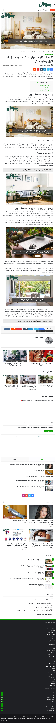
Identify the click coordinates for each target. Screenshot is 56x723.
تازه (42, 459)
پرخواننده (15, 459)
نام (52, 417)
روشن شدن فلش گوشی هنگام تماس (36, 584)
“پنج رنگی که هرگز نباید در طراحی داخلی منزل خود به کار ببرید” (30, 486)
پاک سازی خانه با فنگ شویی (45, 85)
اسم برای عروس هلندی (39, 470)
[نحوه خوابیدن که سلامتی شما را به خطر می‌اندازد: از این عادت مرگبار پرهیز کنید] (41, 535)
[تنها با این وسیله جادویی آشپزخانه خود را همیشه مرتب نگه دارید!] (10, 379)
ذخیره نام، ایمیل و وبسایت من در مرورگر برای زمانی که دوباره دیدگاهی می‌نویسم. (35, 427)
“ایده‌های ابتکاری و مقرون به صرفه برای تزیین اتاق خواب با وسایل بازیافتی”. (28, 386)
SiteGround (19, 716)
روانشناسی (53, 639)
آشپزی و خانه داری (51, 628)
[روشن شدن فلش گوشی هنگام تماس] (49, 586)
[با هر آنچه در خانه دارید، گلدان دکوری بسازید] (45, 379)
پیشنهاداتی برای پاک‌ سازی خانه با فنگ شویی (41, 91)
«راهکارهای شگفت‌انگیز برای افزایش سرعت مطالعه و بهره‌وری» (36, 10)
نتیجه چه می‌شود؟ (47, 89)
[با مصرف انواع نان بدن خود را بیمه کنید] (49, 561)
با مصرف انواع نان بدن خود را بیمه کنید (35, 560)
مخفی (37, 82)
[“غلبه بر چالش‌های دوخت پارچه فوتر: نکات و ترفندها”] (49, 567)
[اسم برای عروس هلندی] (49, 472)
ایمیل (51, 422)
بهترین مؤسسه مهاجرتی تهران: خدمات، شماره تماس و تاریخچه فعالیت (17, 546)
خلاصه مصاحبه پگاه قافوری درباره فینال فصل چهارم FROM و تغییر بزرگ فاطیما (27, 464)
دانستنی (53, 636)
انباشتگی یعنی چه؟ (47, 87)
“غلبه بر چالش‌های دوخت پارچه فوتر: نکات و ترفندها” (32, 566)
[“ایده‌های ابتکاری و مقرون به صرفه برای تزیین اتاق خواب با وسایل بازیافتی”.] (28, 379)
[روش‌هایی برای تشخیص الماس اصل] (49, 574)
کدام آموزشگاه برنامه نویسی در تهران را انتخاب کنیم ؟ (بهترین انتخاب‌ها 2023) (27, 578)
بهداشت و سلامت (51, 634)
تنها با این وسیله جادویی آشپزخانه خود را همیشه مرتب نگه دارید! (10, 385)
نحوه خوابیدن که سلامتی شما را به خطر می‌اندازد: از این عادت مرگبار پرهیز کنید (42, 546)
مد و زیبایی (52, 630)
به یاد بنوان (31, 716)
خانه (51, 51)
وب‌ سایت (25, 422)
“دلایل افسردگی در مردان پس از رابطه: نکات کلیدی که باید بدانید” (30, 480)
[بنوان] (45, 4)
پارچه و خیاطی (52, 641)
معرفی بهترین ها (50, 699)
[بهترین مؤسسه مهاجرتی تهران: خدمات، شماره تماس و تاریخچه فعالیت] (15, 535)
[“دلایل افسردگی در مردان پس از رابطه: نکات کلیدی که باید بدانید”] (49, 482)
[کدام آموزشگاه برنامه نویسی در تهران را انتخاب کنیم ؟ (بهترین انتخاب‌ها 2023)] (49, 580)
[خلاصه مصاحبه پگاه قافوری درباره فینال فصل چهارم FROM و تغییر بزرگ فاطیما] (49, 466)
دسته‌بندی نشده (50, 710)
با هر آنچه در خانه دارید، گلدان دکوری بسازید (46, 385)
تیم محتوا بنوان (47, 65)
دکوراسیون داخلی (45, 51)
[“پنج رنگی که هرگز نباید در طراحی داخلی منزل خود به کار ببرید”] (49, 488)
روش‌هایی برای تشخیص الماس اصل (36, 572)
